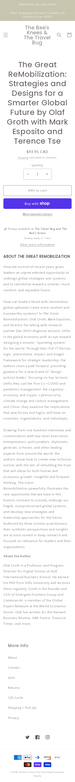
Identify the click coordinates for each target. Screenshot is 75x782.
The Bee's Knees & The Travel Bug (35, 772)
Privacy (13, 718)
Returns (14, 688)
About (12, 658)
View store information (37, 245)
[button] (6, 35)
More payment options (37, 214)
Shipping (23, 157)
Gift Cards (15, 698)
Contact (14, 667)
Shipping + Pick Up (22, 708)
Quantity (37, 165)
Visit (11, 678)
